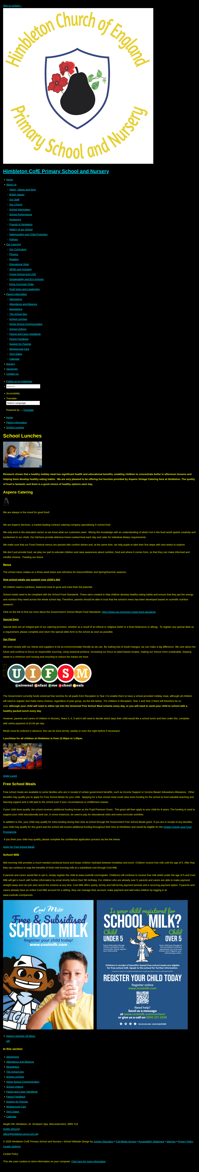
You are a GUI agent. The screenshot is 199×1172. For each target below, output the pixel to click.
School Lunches (15, 427)
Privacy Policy (185, 1141)
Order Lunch (10, 775)
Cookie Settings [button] (12, 1146)
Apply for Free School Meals (19, 846)
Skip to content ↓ (12, 5)
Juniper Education (104, 1141)
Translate (28, 410)
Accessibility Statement (151, 1141)
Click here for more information (88, 1161)
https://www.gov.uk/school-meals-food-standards (129, 612)
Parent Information (16, 422)
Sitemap (171, 1141)
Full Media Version (126, 1141)
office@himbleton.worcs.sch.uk (20, 1134)
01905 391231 (11, 1129)
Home (9, 417)
